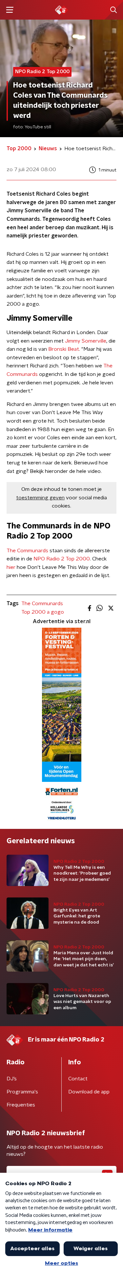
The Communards (27, 550)
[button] (9, 10)
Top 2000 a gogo (42, 612)
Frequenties (21, 1104)
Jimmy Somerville (85, 341)
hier (11, 567)
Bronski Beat (63, 349)
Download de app (89, 1091)
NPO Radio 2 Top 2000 (61, 558)
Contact (78, 1078)
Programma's (22, 1091)
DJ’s (12, 1078)
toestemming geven (40, 497)
